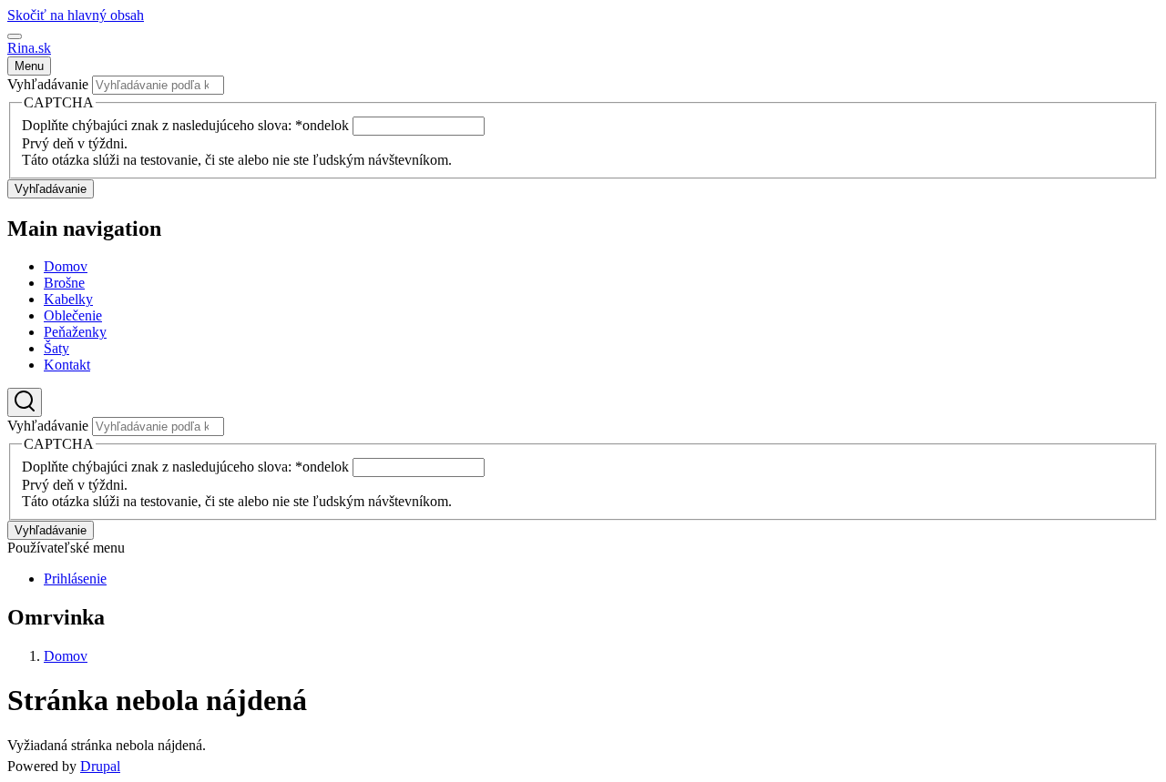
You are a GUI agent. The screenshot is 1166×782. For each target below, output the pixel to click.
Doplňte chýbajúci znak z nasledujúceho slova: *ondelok (187, 125)
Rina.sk (29, 48)
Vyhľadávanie (47, 84)
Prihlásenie (75, 578)
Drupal (100, 766)
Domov (65, 656)
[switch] (14, 36)
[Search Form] (24, 402)
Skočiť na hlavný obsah (75, 15)
